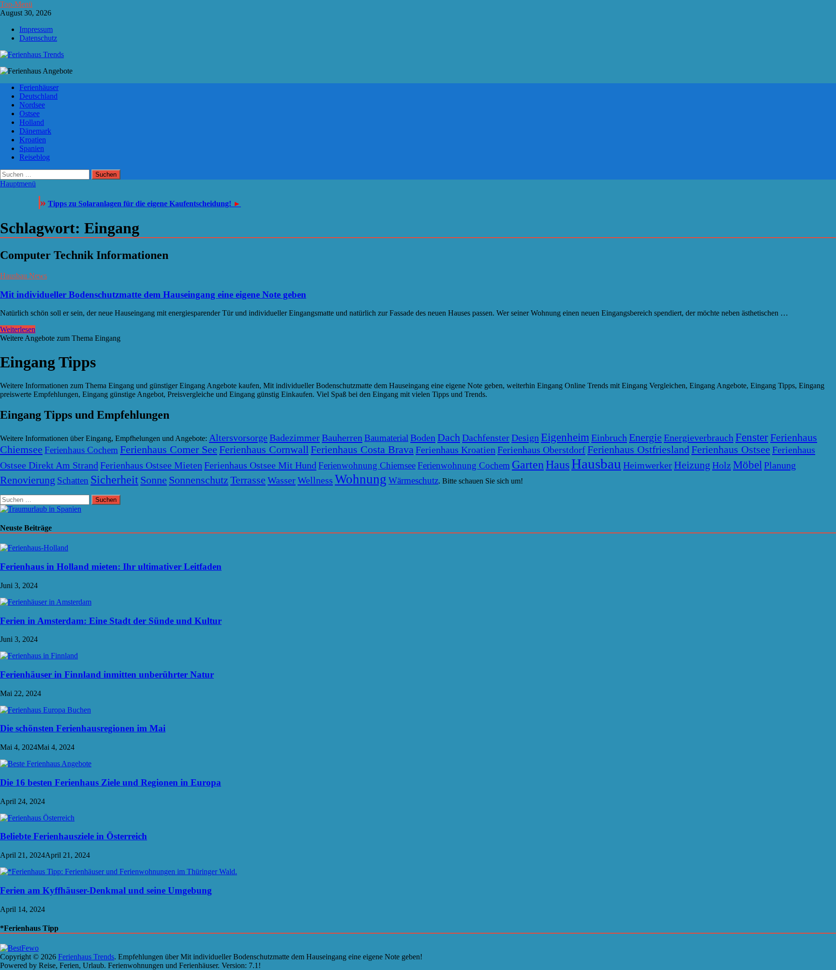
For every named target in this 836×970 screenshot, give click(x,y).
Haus (557, 464)
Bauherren (342, 437)
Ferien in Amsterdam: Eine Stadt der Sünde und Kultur (111, 621)
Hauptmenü (18, 184)
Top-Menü (16, 4)
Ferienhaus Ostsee (730, 449)
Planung (780, 465)
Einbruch (609, 437)
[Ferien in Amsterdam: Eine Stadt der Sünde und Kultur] (45, 602)
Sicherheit (114, 479)
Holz (721, 465)
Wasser (282, 480)
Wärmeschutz (413, 480)
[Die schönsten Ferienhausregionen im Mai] (45, 710)
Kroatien (32, 140)
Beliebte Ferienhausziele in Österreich (73, 836)
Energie (645, 437)
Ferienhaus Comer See (168, 449)
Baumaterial (386, 438)
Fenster (751, 437)
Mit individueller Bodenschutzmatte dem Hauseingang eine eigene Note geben (153, 294)
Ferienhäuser (39, 87)
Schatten (73, 480)
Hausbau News (23, 276)
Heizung (692, 465)
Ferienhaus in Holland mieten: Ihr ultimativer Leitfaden (111, 566)
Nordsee (32, 105)
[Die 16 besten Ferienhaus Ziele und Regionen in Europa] (45, 763)
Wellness (315, 480)
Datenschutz (38, 38)
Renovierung (27, 480)
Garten (528, 464)
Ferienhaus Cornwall (264, 449)
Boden (422, 437)
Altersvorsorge (238, 437)
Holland (31, 122)
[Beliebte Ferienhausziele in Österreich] (37, 818)
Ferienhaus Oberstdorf (541, 449)
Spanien (31, 148)
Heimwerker (647, 465)
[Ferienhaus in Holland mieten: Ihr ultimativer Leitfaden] (34, 548)
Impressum (36, 29)
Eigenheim (565, 437)
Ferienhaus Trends (86, 957)
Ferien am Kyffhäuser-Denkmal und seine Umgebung (106, 890)
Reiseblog (34, 157)
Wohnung (361, 479)
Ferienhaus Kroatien (455, 449)
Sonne (153, 480)
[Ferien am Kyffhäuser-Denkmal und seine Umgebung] (118, 871)
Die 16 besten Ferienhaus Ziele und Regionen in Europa (110, 782)
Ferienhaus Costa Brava (362, 449)
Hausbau (596, 463)
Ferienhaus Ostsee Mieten (151, 465)
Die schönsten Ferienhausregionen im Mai (82, 728)
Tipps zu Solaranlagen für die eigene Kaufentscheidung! (144, 203)
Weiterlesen (17, 329)
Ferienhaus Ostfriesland (638, 449)
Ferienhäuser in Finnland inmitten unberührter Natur (107, 674)
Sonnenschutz (198, 480)
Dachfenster (485, 437)
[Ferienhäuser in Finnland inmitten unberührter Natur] (39, 656)
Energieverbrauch (698, 437)
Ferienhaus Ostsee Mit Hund (260, 465)
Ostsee (29, 113)
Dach (448, 437)
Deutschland (38, 96)
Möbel (747, 465)
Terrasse (248, 480)
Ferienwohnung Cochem (464, 465)
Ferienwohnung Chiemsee (367, 465)
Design (525, 437)
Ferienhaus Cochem (81, 450)
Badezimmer (294, 437)
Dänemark (35, 131)
